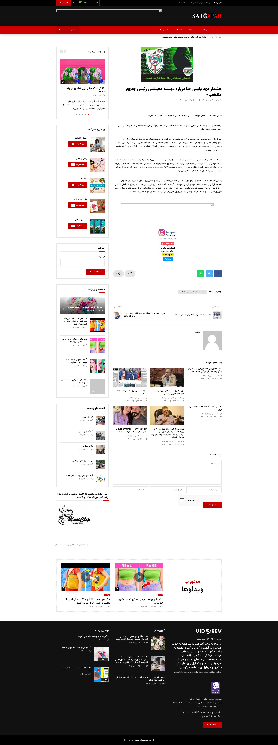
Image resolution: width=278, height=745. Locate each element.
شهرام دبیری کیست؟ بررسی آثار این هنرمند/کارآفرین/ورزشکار (169, 392)
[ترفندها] (97, 185)
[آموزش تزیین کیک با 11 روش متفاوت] (82, 305)
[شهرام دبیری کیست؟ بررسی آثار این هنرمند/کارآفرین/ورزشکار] (167, 377)
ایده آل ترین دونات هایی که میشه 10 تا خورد (194, 2)
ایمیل (102, 256)
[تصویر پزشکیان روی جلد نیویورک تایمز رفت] (217, 315)
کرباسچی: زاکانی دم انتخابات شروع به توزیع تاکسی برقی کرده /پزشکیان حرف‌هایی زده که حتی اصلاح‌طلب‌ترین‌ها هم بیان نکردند (167, 433)
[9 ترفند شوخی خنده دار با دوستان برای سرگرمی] (97, 366)
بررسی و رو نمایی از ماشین (82, 461)
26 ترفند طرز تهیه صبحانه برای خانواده (93, 636)
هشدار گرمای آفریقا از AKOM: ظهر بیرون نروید (205, 408)
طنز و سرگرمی (87, 446)
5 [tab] (76, 114)
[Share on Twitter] (209, 273)
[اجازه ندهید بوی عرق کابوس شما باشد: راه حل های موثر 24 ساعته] (117, 315)
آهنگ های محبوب (85, 431)
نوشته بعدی (118, 307)
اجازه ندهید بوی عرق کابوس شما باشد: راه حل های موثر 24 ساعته (144, 315)
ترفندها (84, 179)
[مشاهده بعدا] (91, 3)
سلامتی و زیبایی (80, 199)
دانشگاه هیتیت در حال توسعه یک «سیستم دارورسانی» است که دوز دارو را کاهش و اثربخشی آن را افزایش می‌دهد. (131, 659)
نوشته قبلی (217, 307)
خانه (217, 30)
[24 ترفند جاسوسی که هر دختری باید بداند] (101, 674)
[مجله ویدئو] (207, 16)
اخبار (212, 37)
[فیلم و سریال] (100, 420)
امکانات (191, 30)
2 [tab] (85, 114)
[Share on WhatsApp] (200, 273)
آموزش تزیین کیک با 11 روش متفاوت (85, 307)
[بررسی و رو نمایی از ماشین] (100, 464)
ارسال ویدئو (63, 2)
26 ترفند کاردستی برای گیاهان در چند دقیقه (85, 90)
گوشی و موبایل (81, 220)
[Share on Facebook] (218, 273)
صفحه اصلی (212, 724)
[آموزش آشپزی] (97, 144)
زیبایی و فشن (81, 158)
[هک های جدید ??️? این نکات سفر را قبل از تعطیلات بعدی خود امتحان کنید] (97, 325)
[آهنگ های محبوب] (100, 435)
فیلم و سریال (88, 417)
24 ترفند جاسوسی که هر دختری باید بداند (76, 669)
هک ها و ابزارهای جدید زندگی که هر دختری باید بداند (74, 340)
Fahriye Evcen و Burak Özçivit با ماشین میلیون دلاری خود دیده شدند (131, 430)
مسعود (179, 441)
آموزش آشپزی (81, 138)
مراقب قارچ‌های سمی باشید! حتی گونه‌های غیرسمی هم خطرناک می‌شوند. (131, 638)
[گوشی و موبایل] (97, 226)
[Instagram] (97, 3)
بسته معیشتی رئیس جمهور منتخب (192, 292)
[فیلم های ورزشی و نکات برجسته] (100, 479)
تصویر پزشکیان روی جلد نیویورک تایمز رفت (193, 315)
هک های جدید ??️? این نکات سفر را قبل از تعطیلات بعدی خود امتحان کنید (75, 321)
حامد (217, 100)
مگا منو (177, 30)
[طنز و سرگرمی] (100, 449)
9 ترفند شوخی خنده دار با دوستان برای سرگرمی (76, 361)
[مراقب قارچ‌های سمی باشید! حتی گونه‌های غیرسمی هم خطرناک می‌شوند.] (158, 643)
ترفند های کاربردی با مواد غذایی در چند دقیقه (74, 381)
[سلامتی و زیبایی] (97, 206)
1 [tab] (88, 114)
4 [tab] (79, 114)
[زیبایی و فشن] (97, 165)
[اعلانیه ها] (85, 3)
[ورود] (73, 3)
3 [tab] (82, 114)
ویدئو (205, 30)
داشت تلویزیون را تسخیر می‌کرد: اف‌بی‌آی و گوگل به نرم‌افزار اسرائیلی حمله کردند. (205, 370)
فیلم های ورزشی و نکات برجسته (79, 475)
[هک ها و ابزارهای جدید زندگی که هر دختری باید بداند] (97, 345)
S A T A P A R (129, 740)
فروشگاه (162, 30)
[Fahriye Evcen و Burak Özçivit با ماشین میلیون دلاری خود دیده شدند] (130, 415)
